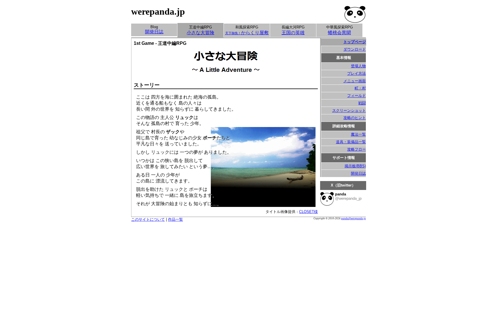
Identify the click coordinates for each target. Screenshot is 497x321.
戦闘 (362, 103)
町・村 (360, 88)
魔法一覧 (358, 134)
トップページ (354, 42)
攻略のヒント (354, 118)
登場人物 (358, 66)
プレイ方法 (356, 73)
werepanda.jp (158, 11)
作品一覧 (175, 219)
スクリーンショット (349, 110)
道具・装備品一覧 (351, 142)
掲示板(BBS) (355, 166)
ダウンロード (354, 49)
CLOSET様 (308, 211)
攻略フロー (356, 149)
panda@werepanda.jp (353, 218)
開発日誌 (358, 173)
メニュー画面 (354, 81)
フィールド (356, 95)
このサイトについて (148, 219)
